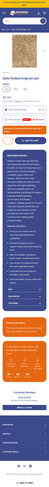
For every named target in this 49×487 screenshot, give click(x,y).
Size (10, 289)
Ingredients (13, 296)
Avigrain (6, 72)
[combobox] (24, 21)
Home (6, 29)
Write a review (24, 407)
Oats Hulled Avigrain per (21, 29)
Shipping (17, 101)
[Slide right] (43, 51)
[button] (4, 13)
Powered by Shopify (35, 474)
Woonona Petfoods (20, 474)
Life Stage (13, 303)
